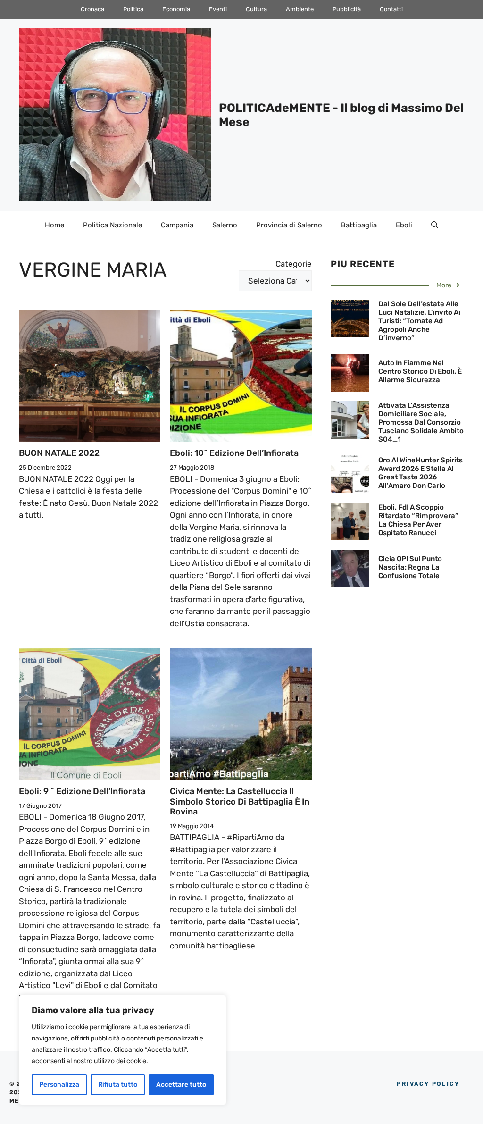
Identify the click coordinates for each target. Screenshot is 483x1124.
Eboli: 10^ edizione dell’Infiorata (234, 453)
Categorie (293, 263)
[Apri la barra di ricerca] (435, 225)
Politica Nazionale (112, 225)
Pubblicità (347, 9)
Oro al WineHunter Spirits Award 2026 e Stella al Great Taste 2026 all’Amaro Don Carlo (420, 473)
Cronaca (92, 9)
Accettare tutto (181, 1085)
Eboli (404, 225)
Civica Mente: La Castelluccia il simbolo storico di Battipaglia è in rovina (239, 801)
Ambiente (300, 9)
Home (54, 225)
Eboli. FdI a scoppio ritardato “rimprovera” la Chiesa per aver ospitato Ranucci (418, 520)
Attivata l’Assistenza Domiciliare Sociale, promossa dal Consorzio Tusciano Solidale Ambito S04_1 (421, 422)
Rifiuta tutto (117, 1085)
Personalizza (59, 1085)
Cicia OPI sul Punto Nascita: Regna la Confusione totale (410, 567)
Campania (177, 225)
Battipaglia (359, 225)
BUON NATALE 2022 (59, 453)
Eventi (218, 9)
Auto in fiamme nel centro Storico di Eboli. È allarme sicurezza (420, 371)
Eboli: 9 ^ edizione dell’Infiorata (82, 791)
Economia (176, 9)
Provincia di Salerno (289, 225)
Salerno (224, 225)
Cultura (256, 9)
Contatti (391, 9)
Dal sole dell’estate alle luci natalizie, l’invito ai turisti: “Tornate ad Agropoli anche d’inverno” (419, 321)
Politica (133, 9)
